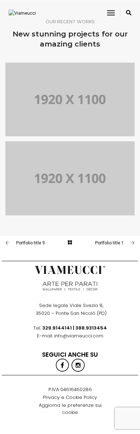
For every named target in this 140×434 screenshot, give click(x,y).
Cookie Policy (81, 397)
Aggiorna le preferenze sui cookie (70, 409)
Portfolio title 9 (30, 242)
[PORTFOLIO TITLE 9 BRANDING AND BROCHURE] (70, 99)
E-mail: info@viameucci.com (70, 335)
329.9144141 (57, 328)
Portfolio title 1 (109, 242)
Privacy (51, 397)
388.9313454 (91, 328)
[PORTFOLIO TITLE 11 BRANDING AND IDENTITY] (70, 178)
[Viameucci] (22, 13)
